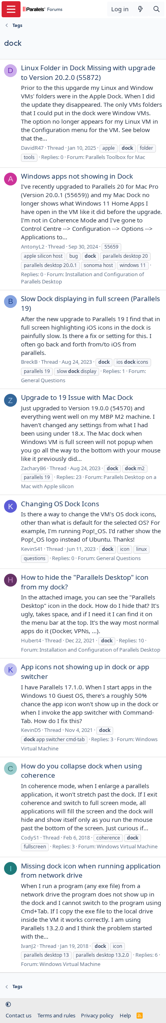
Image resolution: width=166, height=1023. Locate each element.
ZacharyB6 (33, 468)
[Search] (156, 9)
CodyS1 (30, 837)
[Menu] (11, 9)
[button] (8, 1004)
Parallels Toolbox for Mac (115, 157)
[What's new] (140, 9)
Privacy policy (97, 1015)
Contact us (18, 1015)
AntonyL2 (32, 246)
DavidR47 (32, 147)
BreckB (29, 361)
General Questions (43, 380)
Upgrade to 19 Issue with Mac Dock (77, 397)
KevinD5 (31, 730)
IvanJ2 (28, 946)
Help (125, 1015)
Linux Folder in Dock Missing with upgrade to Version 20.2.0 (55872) (88, 72)
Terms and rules (56, 1015)
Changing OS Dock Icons (60, 503)
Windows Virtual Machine (127, 846)
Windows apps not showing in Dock (77, 176)
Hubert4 (31, 640)
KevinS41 (32, 548)
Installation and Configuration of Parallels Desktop (99, 649)
